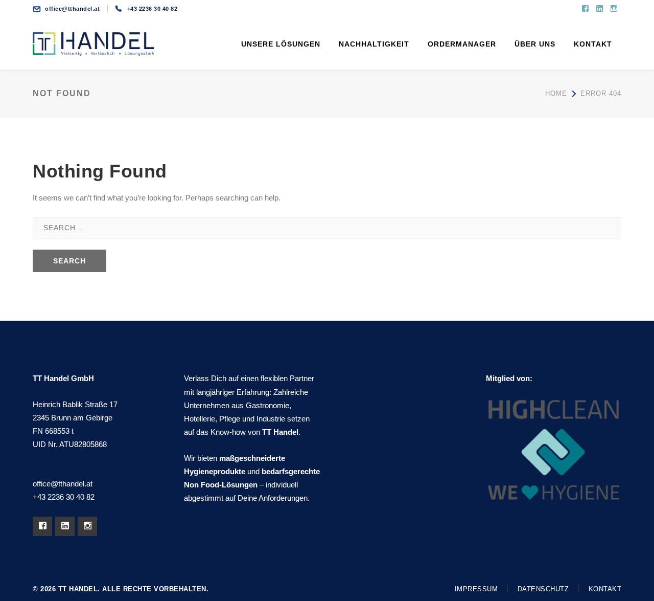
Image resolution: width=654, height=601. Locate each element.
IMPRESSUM (476, 589)
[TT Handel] (94, 43)
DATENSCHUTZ (543, 589)
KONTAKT (605, 589)
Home (556, 93)
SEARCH (69, 261)
